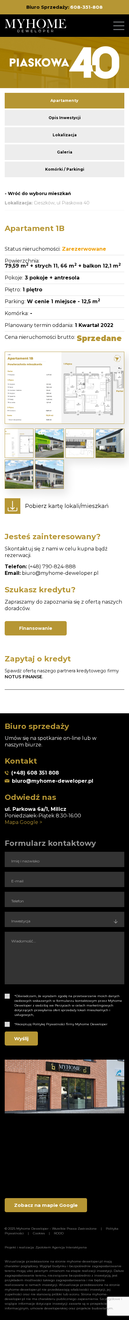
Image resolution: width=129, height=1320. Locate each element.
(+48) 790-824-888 (52, 567)
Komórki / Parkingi (64, 169)
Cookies (39, 1233)
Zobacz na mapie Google (46, 1205)
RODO (59, 1233)
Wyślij (21, 1038)
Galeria (64, 152)
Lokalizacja (65, 135)
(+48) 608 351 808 (35, 773)
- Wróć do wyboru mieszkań (38, 193)
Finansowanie (35, 628)
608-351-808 (86, 7)
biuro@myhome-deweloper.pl (60, 573)
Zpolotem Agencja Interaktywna (61, 1247)
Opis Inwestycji (65, 117)
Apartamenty (64, 100)
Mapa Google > (23, 822)
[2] (7, 1024)
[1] (7, 996)
